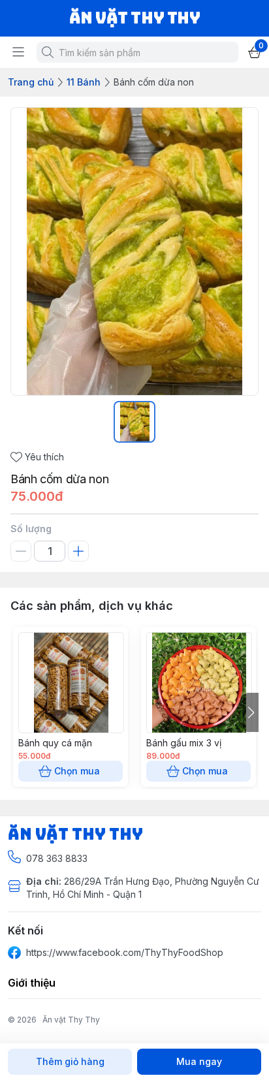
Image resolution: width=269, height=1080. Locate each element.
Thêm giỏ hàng (70, 1061)
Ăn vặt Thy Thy (71, 1019)
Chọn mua (77, 770)
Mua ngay (199, 1061)
